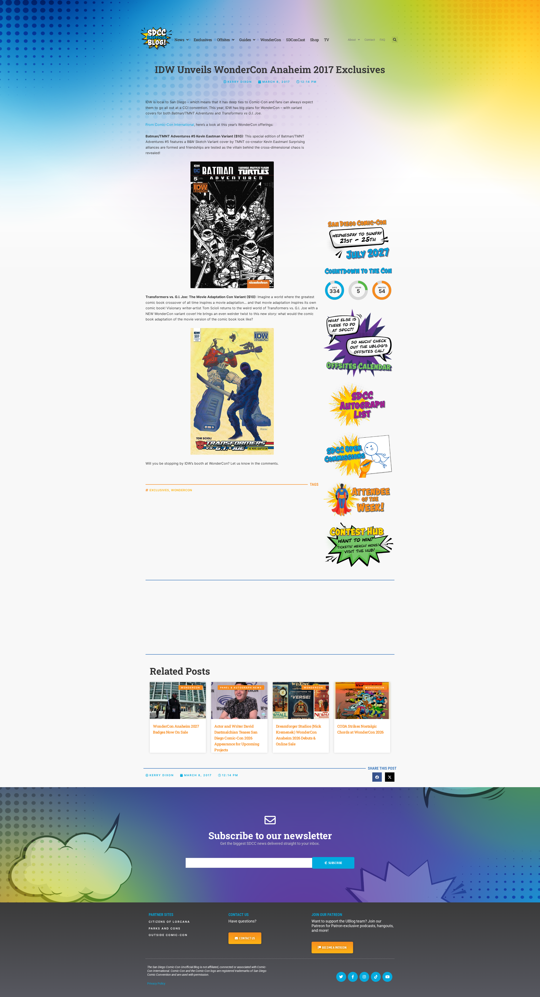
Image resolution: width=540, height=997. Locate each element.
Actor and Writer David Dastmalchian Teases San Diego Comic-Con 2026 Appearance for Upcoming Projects (236, 738)
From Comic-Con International (170, 124)
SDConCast (295, 39)
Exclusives (203, 39)
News (179, 39)
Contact (369, 39)
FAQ (382, 39)
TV (326, 39)
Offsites (223, 39)
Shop (314, 39)
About (352, 39)
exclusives (159, 490)
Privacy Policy (156, 983)
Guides (245, 39)
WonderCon (270, 39)
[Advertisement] (270, 11)
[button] (395, 40)
